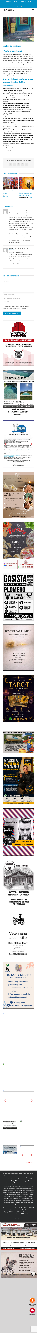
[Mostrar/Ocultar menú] (33, 10)
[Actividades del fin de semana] (10, 178)
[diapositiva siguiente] (32, 448)
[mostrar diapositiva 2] (28, 1143)
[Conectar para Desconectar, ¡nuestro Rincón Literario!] (26, 178)
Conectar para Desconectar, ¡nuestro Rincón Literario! (26, 193)
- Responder (31, 210)
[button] (4, 188)
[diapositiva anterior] (5, 448)
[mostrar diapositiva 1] (26, 1143)
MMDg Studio (24, 1194)
